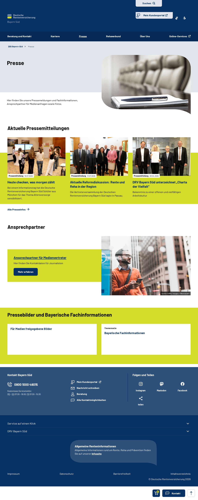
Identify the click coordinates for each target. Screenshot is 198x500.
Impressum (13, 473)
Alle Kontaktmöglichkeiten (91, 399)
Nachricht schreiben (88, 387)
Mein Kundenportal (153, 15)
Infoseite (97, 453)
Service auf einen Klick (21, 423)
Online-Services (178, 36)
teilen (141, 404)
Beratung (82, 393)
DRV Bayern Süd (17, 431)
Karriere (55, 36)
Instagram (141, 390)
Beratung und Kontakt (19, 36)
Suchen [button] (146, 3)
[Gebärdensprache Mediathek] (176, 18)
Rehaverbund (113, 36)
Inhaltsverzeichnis (181, 473)
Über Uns (145, 36)
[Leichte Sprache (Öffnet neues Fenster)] (184, 18)
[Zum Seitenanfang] (191, 493)
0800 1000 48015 (26, 384)
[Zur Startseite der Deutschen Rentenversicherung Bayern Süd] (21, 18)
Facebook (182, 390)
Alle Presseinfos (16, 209)
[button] (173, 493)
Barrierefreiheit (122, 473)
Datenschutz (66, 473)
